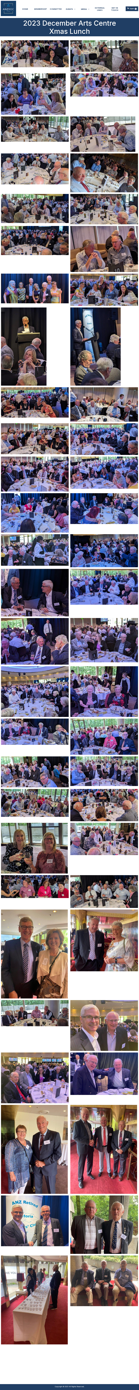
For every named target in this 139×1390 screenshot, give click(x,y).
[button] (132, 8)
